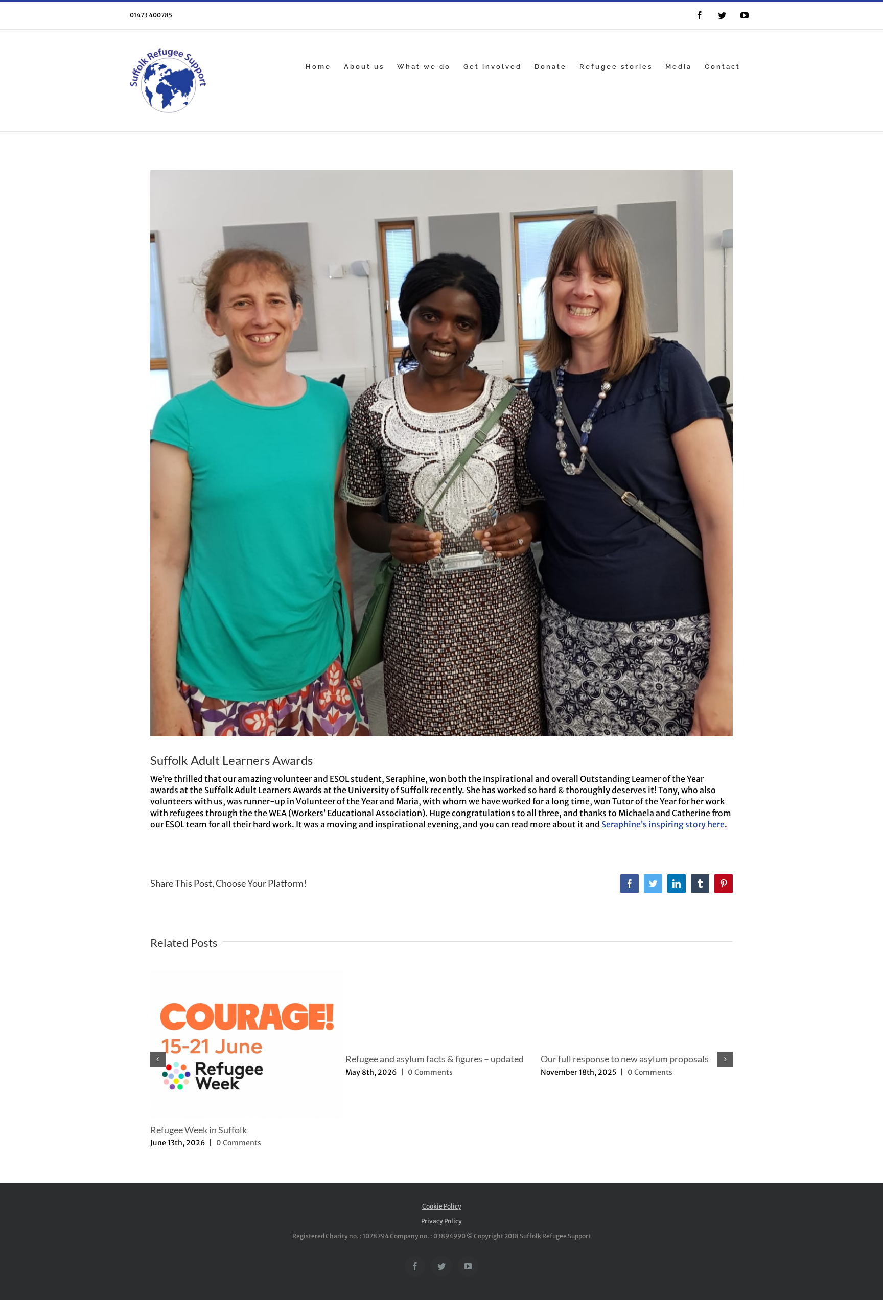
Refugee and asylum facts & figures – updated (434, 1058)
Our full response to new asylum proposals (625, 1058)
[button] (158, 1059)
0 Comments (238, 1142)
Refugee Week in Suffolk (198, 1129)
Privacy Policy (441, 1221)
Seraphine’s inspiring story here (663, 824)
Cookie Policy (441, 1206)
